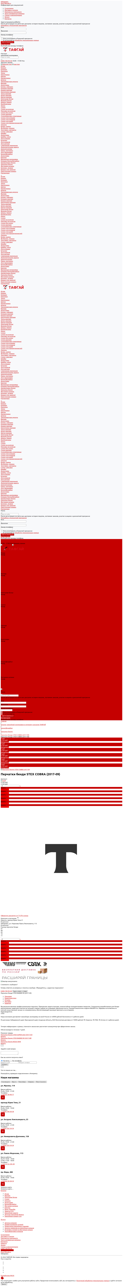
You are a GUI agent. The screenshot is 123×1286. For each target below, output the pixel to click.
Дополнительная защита (10, 147)
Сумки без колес (7, 112)
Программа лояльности (13, 12)
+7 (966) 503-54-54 (7, 1145)
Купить (3, 1036)
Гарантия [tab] (8, 1003)
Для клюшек (5, 138)
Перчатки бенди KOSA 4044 (11, 1041)
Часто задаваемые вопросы (14, 13)
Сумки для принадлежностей (11, 123)
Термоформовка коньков (14, 1231)
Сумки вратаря (6, 114)
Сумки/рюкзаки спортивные (11, 116)
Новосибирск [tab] (22, 1082)
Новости (4, 1243)
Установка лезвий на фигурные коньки (19, 1230)
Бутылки (4, 140)
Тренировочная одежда (9, 81)
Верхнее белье (6, 100)
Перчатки (4, 71)
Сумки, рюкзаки (7, 131)
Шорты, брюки (6, 102)
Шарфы (3, 133)
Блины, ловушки (7, 87)
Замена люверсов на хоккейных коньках (19, 1228)
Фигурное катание (7, 276)
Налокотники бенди (8, 163)
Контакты (8, 19)
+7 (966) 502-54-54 (7, 1128)
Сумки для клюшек (8, 118)
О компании (9, 8)
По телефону (17, 1061)
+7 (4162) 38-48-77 (7, 1094)
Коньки (3, 68)
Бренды (7, 1208)
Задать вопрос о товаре (20, 991)
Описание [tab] (8, 996)
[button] (61, 918)
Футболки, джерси (7, 128)
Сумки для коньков (8, 119)
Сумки (3, 218)
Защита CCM (9, 1211)
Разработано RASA (7, 1275)
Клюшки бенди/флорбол (10, 161)
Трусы (3, 73)
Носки (3, 106)
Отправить (5, 1064)
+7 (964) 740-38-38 (7, 1111)
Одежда (4, 235)
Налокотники (5, 78)
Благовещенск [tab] (6, 1082)
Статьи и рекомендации (13, 15)
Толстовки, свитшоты (8, 130)
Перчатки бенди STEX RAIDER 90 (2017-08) (16, 1038)
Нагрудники (5, 74)
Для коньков (5, 142)
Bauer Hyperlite (10, 1209)
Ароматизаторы (6, 149)
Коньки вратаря (6, 90)
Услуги (7, 17)
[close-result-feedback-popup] (2, 1067)
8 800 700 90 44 (6, 991)
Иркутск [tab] (14, 1082)
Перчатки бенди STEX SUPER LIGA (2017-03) (16, 1035)
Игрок (3, 176)
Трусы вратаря (6, 93)
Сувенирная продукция (9, 145)
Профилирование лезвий (14, 1224)
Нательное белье (7, 209)
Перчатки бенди (7, 164)
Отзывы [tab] (7, 1000)
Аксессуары (5, 85)
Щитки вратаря (6, 97)
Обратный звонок (7, 1250)
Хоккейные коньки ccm (13, 1216)
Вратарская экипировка (9, 159)
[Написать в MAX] (16, 64)
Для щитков (5, 144)
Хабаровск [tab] (31, 1082)
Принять (4, 1284)
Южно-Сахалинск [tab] (41, 1082)
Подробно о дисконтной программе (14, 25)
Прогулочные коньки (8, 171)
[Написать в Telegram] (6, 64)
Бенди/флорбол (7, 264)
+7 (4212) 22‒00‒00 (8, 1164)
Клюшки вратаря (7, 88)
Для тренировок (7, 152)
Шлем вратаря (6, 95)
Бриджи (4, 157)
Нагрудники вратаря (8, 92)
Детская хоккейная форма (14, 1214)
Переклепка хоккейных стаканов (17, 1226)
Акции (3, 1245)
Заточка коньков (11, 1223)
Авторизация (5, 44)
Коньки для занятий (8, 169)
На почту (6, 1061)
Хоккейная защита (11, 1213)
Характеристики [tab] (10, 998)
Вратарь (3, 194)
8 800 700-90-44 (6, 61)
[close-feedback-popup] (2, 1045)
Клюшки (4, 69)
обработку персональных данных (27, 40)
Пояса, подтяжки (7, 150)
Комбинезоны (6, 104)
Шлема (3, 80)
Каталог (3, 1190)
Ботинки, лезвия (7, 168)
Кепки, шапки (6, 126)
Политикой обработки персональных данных (93, 1280)
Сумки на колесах (7, 109)
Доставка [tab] (8, 1001)
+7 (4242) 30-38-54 (7, 1181)
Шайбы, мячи (6, 137)
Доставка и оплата (11, 10)
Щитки (3, 76)
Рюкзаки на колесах (8, 111)
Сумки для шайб (7, 121)
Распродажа (5, 283)
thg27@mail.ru (6, 3)
